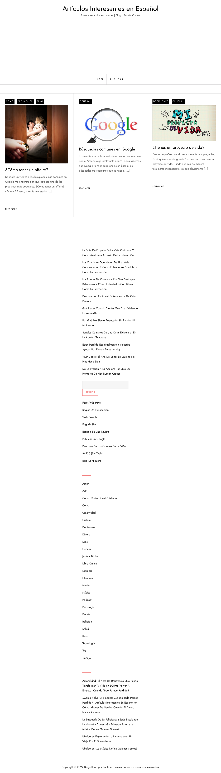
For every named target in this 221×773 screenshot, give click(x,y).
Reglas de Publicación (95, 410)
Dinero (86, 534)
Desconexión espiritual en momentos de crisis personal (109, 298)
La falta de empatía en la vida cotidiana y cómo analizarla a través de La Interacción (108, 252)
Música (86, 593)
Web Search (89, 417)
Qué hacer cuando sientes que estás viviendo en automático (110, 310)
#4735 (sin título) (92, 453)
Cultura (86, 520)
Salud (85, 629)
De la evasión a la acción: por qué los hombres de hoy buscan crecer (106, 371)
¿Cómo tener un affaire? (26, 170)
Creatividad (89, 513)
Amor (85, 484)
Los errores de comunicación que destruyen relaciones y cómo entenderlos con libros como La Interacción (108, 284)
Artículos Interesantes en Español (110, 8)
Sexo (40, 101)
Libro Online (89, 563)
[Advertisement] (110, 48)
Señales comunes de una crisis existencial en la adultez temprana (109, 335)
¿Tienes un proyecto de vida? (178, 147)
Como (10, 101)
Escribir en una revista (95, 432)
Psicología (88, 607)
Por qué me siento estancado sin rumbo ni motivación (108, 322)
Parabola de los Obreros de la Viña (104, 446)
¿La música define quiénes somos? (116, 749)
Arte (84, 491)
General (85, 101)
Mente (85, 585)
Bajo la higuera (91, 461)
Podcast (87, 600)
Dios (85, 542)
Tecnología (88, 643)
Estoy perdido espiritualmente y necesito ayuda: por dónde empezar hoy (106, 347)
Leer (100, 79)
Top (84, 651)
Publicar (116, 79)
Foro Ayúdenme (91, 403)
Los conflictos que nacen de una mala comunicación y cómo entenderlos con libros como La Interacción (109, 267)
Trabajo (86, 658)
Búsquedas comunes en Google (107, 149)
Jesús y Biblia (90, 556)
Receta (86, 614)
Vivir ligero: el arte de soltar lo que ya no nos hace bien (108, 359)
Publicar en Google (93, 439)
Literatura (87, 578)
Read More (11, 209)
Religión (87, 622)
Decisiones (25, 101)
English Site (89, 424)
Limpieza (87, 571)
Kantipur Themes (112, 767)
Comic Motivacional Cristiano (99, 498)
